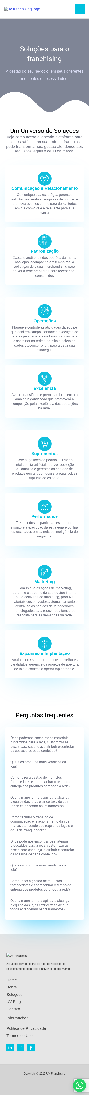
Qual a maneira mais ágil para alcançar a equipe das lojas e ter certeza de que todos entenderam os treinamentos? (40, 801)
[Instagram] (20, 1047)
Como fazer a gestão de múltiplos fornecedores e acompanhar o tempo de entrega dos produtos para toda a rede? (40, 781)
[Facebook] (31, 1047)
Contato (13, 1009)
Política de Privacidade (26, 1028)
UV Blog (13, 1002)
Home (11, 980)
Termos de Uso (19, 1035)
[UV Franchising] (22, 9)
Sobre (11, 987)
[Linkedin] (10, 1047)
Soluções (14, 994)
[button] (44, 744)
